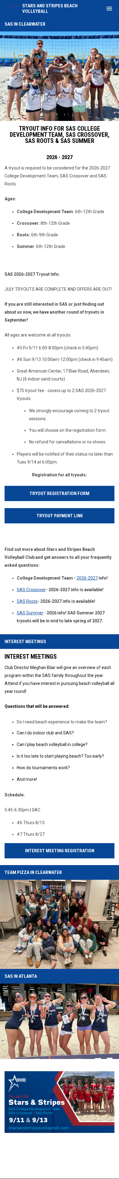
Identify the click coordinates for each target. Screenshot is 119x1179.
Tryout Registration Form (59, 493)
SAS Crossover (31, 589)
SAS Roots (27, 601)
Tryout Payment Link (60, 516)
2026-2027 (87, 578)
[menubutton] (109, 8)
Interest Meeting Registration (59, 850)
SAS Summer (30, 612)
